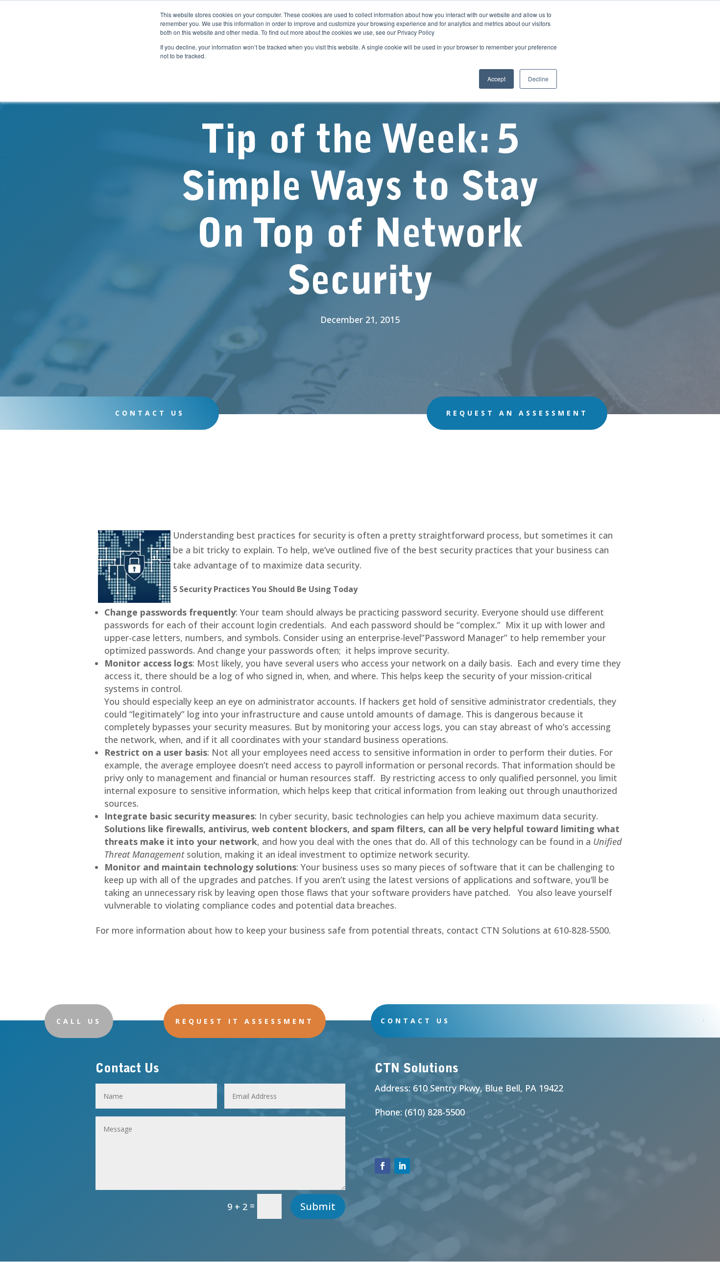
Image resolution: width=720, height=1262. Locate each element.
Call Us (78, 1021)
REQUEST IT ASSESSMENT (244, 1021)
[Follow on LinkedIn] (402, 1166)
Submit (318, 1206)
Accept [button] (496, 78)
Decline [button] (538, 78)
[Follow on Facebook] (382, 1166)
